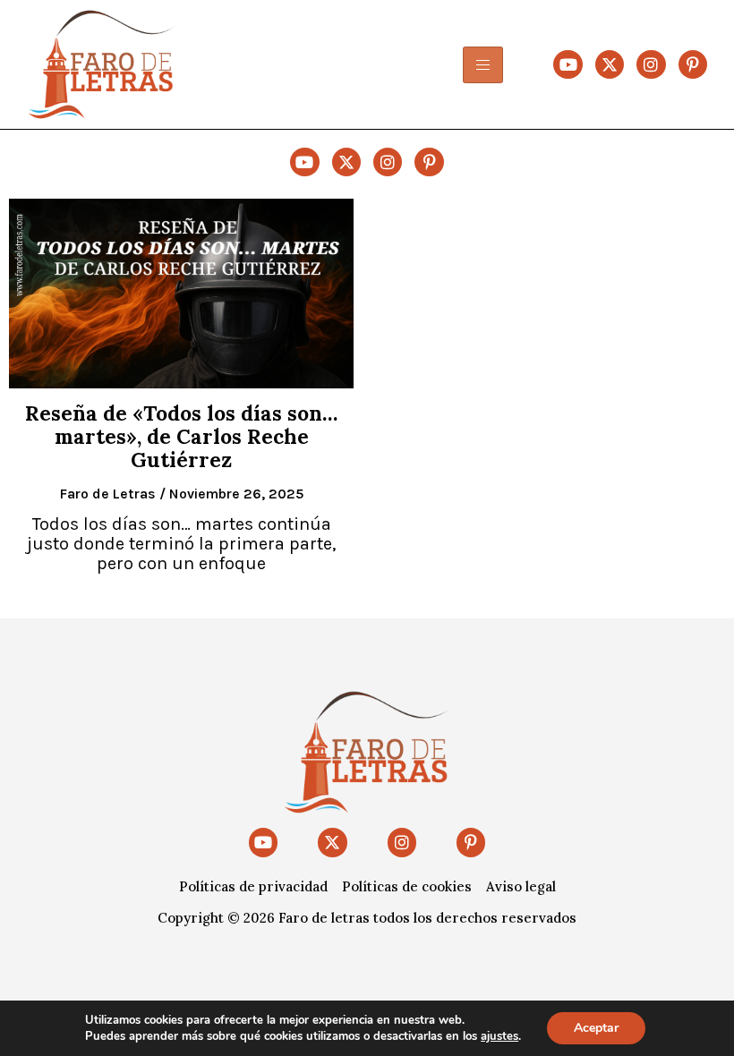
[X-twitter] (609, 64)
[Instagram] (650, 64)
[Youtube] (567, 64)
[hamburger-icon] (483, 65)
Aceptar (596, 1027)
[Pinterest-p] (693, 64)
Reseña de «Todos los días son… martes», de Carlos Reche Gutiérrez (181, 436)
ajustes (499, 1036)
